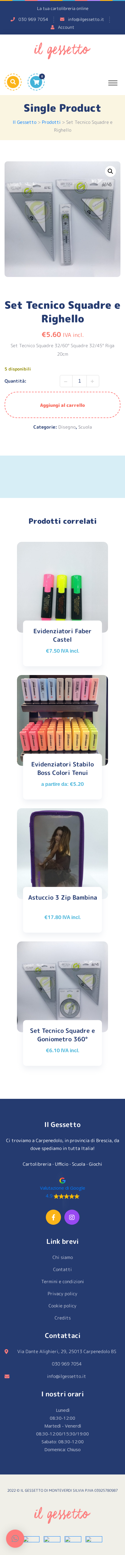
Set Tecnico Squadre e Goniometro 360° (62, 1034)
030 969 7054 (33, 19)
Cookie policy (62, 1306)
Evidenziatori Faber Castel (62, 635)
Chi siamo (62, 1257)
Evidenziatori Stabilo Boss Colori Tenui (62, 768)
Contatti (62, 1269)
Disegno (67, 427)
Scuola (85, 427)
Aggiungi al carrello (62, 405)
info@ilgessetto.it (86, 19)
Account (66, 27)
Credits (63, 1318)
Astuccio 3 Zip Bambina (62, 897)
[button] (110, 171)
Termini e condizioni (62, 1281)
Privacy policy (62, 1293)
